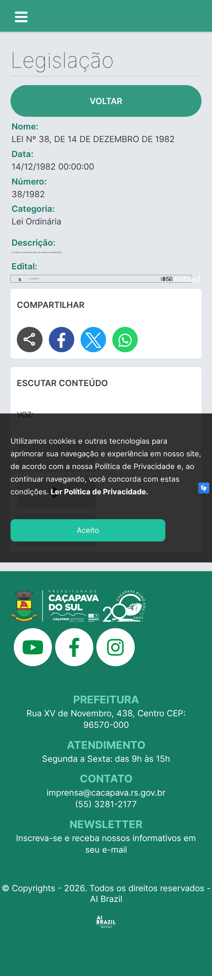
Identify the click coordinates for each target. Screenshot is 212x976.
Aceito (88, 530)
